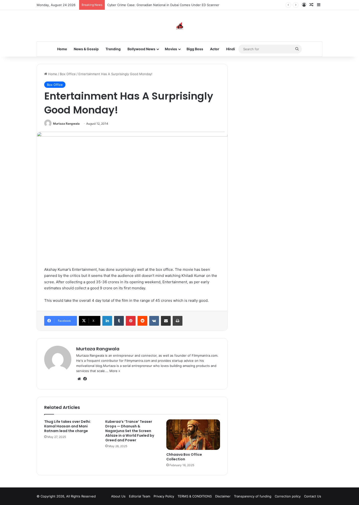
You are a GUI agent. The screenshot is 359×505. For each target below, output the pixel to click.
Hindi (230, 49)
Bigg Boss (195, 49)
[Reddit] (142, 321)
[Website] (79, 379)
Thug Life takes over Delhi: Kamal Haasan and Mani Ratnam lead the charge (67, 426)
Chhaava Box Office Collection (184, 457)
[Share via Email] (166, 321)
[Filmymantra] (180, 26)
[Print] (177, 321)
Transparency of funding (252, 496)
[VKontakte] (154, 321)
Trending (113, 49)
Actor (214, 49)
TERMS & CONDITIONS (195, 496)
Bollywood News (141, 49)
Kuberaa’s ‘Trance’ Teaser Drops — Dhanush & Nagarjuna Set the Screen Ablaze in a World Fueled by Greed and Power (129, 431)
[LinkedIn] (107, 321)
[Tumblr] (119, 321)
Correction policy (288, 496)
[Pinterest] (131, 321)
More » (114, 371)
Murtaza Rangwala (66, 123)
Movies (171, 49)
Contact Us (312, 496)
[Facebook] (85, 379)
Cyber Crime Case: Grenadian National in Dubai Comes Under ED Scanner (163, 5)
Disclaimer (223, 496)
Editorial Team (139, 496)
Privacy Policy (164, 496)
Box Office (68, 74)
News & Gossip (86, 49)
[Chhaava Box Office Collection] (193, 434)
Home (62, 49)
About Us (118, 496)
